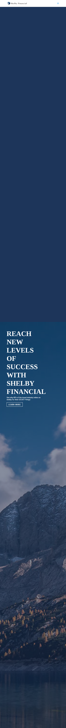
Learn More (15, 404)
